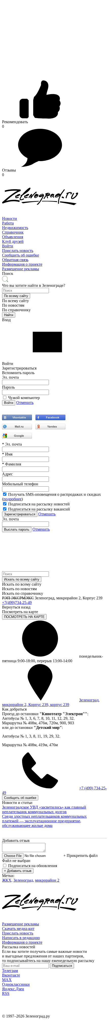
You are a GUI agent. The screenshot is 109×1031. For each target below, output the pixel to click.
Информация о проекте (22, 264)
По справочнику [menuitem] (16, 310)
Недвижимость (15, 227)
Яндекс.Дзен (13, 989)
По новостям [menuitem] (13, 305)
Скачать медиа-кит (18, 928)
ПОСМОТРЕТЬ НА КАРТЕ (24, 617)
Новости (9, 218)
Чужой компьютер (24, 398)
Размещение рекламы (20, 269)
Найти (8, 315)
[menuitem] (54, 218)
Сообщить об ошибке (20, 255)
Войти (7, 246)
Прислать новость (17, 250)
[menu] (54, 232)
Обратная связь (15, 260)
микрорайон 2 (47, 880)
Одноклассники (16, 984)
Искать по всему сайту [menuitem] (21, 584)
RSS (5, 993)
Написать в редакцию (21, 938)
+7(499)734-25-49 (17, 602)
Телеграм (10, 970)
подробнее (12, 499)
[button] (16, 296)
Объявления (12, 237)
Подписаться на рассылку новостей (39, 504)
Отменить (24, 402)
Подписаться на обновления (32, 866)
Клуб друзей (13, 241)
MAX (7, 980)
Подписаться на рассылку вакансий (39, 509)
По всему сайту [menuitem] (15, 301)
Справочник (13, 232)
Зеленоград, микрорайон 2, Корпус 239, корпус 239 (51, 702)
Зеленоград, (23, 880)
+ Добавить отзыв (17, 871)
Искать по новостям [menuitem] (19, 589)
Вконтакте (11, 975)
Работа (8, 223)
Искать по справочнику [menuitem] (22, 593)
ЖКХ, (7, 880)
